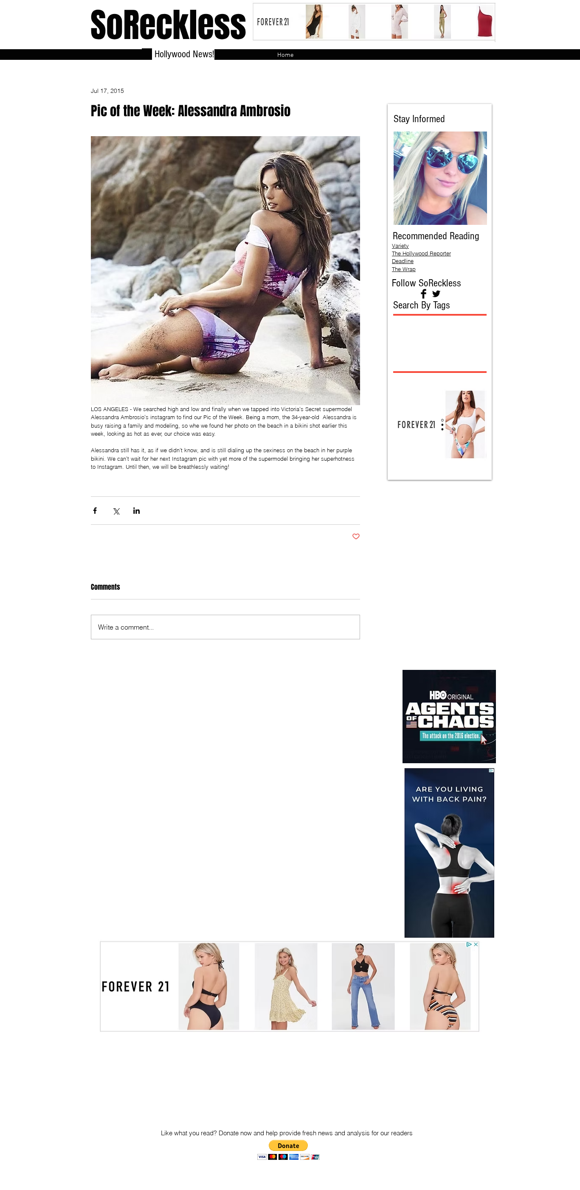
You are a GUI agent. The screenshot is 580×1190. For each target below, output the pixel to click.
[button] (288, 1150)
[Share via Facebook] (95, 511)
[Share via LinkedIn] (136, 511)
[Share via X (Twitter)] (116, 511)
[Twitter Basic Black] (436, 294)
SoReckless (168, 25)
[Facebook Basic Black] (423, 294)
